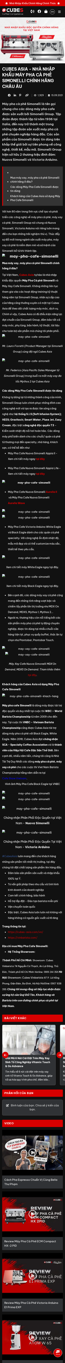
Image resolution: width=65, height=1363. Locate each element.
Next (60, 1055)
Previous (5, 1055)
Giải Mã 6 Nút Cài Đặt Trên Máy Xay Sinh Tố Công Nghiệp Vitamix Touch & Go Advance (27, 1062)
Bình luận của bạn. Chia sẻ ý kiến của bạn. (34, 1107)
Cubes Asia (26, 275)
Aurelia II (51, 492)
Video (9, 1123)
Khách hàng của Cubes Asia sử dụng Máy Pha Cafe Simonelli (35, 198)
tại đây (40, 459)
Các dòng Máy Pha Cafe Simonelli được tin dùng (34, 189)
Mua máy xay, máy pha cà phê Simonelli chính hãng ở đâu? (34, 179)
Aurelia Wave (16, 503)
